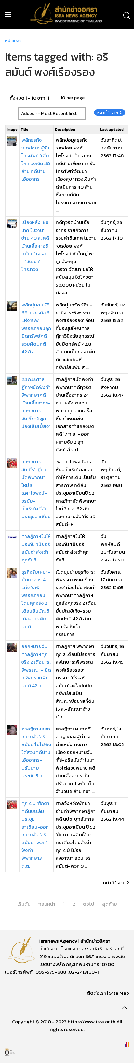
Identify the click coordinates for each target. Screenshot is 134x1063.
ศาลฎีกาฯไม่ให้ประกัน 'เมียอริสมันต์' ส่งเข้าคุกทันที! (36, 547)
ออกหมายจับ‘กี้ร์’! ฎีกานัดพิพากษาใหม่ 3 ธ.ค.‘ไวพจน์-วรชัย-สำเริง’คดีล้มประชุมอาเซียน (36, 489)
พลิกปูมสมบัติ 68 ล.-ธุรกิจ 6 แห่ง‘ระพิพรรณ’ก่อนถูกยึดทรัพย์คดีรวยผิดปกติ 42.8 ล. (36, 328)
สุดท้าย (109, 904)
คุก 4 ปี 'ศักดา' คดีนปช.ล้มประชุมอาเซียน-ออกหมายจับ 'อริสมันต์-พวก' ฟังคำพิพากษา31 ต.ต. (35, 835)
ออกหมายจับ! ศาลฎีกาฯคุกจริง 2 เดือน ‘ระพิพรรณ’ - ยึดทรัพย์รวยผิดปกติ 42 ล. (36, 666)
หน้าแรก (13, 40)
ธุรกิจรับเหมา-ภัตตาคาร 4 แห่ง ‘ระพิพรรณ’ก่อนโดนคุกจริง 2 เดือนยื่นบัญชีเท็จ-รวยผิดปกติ (35, 599)
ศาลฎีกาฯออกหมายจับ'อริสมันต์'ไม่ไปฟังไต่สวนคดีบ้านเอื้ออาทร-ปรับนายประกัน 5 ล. (36, 752)
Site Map (119, 993)
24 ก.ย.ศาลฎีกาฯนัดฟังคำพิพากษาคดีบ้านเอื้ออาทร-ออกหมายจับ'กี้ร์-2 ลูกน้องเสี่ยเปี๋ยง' (36, 403)
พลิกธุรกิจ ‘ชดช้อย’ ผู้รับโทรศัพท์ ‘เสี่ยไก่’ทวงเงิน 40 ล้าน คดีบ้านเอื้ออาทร (35, 159)
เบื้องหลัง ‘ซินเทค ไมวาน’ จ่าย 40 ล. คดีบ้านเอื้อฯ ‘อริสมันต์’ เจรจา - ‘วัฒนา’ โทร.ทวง (35, 246)
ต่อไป (88, 904)
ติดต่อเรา (96, 993)
